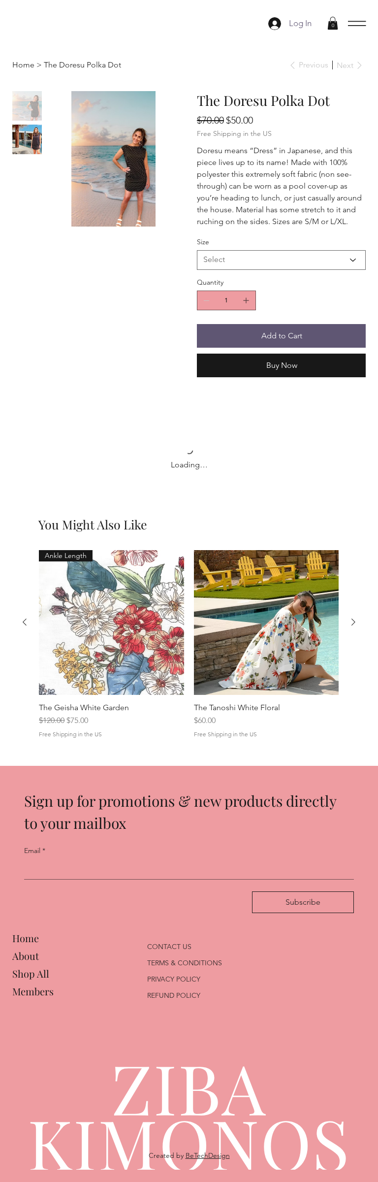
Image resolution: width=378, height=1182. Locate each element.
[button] (332, 23)
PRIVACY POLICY (173, 987)
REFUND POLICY (173, 1003)
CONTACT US (169, 955)
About (25, 964)
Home (25, 946)
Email (34, 858)
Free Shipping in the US (70, 742)
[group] (189, 653)
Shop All (30, 981)
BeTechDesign (208, 1163)
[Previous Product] (25, 630)
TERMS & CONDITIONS (184, 971)
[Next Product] (353, 630)
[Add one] (246, 300)
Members (33, 999)
